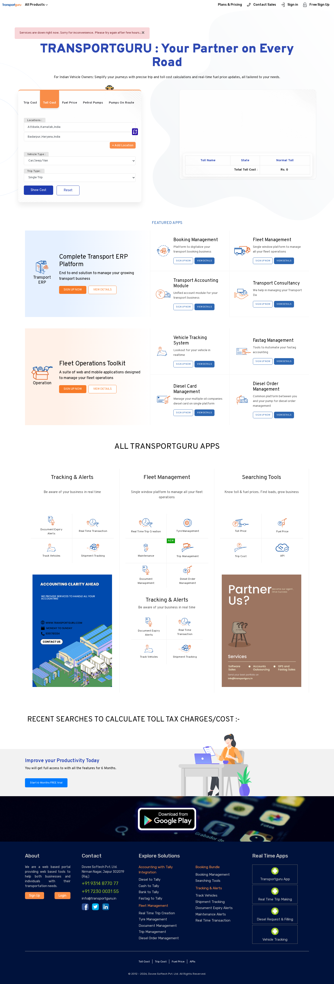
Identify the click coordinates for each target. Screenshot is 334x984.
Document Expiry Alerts (214, 908)
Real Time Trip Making (275, 899)
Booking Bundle (207, 867)
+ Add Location (122, 145)
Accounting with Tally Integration (156, 869)
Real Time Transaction (212, 920)
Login (62, 895)
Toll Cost (49, 103)
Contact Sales (264, 5)
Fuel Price (69, 103)
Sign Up (34, 895)
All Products (35, 5)
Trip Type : (34, 171)
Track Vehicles (206, 895)
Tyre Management (153, 919)
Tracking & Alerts (208, 888)
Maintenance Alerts (210, 914)
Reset (68, 190)
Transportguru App (275, 879)
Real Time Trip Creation (157, 913)
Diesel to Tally (149, 879)
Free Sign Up (319, 5)
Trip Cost (30, 103)
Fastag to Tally (150, 898)
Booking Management (212, 874)
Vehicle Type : (36, 154)
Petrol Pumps (93, 103)
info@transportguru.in (99, 898)
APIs (192, 961)
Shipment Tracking (210, 902)
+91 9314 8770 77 (100, 883)
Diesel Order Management (159, 938)
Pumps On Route (121, 103)
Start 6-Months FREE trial (46, 783)
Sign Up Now (73, 290)
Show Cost (38, 190)
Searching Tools (207, 881)
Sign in (292, 5)
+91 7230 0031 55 (100, 891)
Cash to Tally (149, 886)
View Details (102, 290)
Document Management (158, 926)
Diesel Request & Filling (275, 919)
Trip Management (152, 932)
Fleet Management (153, 906)
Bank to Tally (149, 892)
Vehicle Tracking (274, 939)
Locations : (34, 120)
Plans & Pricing (230, 5)
